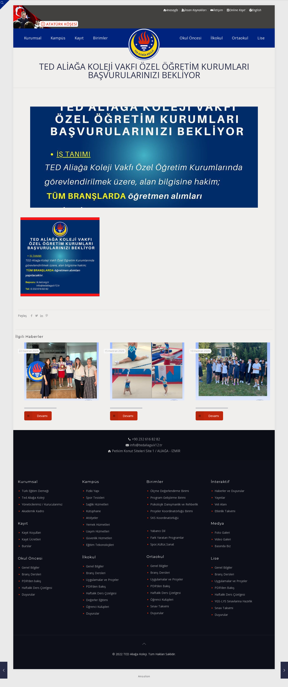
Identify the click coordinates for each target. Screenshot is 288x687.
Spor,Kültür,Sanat (162, 544)
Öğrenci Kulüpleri (97, 607)
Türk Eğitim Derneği (35, 491)
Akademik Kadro (33, 511)
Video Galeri (223, 539)
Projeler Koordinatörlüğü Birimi (171, 511)
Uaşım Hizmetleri (97, 531)
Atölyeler (92, 518)
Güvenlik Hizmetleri (99, 538)
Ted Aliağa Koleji (33, 498)
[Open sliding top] (4, 4)
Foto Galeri (222, 533)
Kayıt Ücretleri (31, 539)
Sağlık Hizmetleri (97, 504)
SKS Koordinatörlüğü (164, 518)
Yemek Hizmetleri (98, 525)
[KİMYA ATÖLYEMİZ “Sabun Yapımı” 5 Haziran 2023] (3, 670)
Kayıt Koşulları (31, 533)
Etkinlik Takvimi (225, 511)
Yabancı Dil (157, 531)
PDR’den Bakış (96, 586)
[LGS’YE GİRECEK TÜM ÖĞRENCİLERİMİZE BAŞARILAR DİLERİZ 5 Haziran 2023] (284, 670)
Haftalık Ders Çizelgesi (37, 588)
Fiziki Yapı (92, 491)
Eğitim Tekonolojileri (100, 545)
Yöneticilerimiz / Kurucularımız (42, 504)
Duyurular (28, 594)
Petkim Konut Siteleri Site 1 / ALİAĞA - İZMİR (146, 451)
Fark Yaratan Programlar (167, 538)
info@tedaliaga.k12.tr (146, 445)
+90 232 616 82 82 (146, 439)
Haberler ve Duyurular (229, 491)
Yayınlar (220, 498)
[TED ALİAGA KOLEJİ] (144, 44)
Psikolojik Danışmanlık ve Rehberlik (174, 504)
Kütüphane (93, 511)
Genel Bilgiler (30, 567)
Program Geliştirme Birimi (168, 498)
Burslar (26, 546)
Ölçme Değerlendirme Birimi (169, 491)
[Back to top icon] (144, 643)
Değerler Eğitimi (97, 600)
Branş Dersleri (31, 574)
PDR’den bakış (31, 581)
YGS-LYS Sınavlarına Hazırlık (233, 601)
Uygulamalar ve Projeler (102, 580)
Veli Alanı (221, 504)
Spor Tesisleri (95, 498)
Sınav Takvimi (159, 606)
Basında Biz (223, 546)
